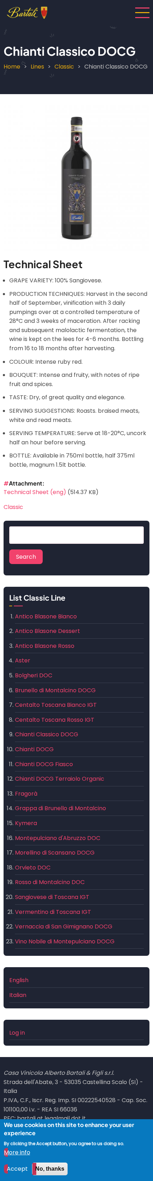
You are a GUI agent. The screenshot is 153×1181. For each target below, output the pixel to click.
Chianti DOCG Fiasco (44, 764)
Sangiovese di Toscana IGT (52, 897)
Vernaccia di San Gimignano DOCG (63, 926)
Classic (64, 67)
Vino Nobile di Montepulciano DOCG (65, 941)
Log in (17, 1033)
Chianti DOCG (34, 749)
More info (17, 1152)
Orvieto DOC (33, 867)
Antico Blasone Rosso (44, 646)
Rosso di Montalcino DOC (50, 882)
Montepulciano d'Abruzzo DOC (57, 838)
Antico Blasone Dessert (47, 631)
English (18, 980)
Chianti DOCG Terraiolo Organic (59, 779)
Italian (17, 995)
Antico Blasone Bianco (46, 616)
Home (12, 67)
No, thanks (49, 1169)
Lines (37, 67)
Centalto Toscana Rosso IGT (54, 720)
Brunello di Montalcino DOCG (55, 690)
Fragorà (26, 794)
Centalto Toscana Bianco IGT (56, 705)
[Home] (27, 12)
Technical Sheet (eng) (35, 492)
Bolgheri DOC (33, 675)
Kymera (26, 823)
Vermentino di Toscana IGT (53, 912)
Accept (17, 1169)
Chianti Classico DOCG (46, 734)
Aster (22, 660)
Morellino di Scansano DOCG (55, 853)
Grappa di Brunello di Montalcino (60, 808)
